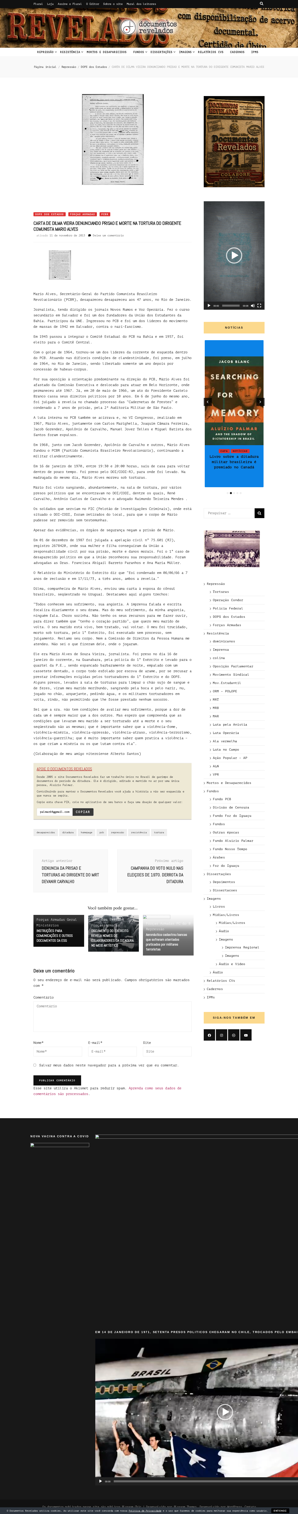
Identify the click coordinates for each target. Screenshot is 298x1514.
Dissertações (162, 52)
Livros (219, 906)
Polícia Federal (228, 608)
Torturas (221, 592)
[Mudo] (253, 306)
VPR (216, 774)
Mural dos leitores (141, 3)
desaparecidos (45, 832)
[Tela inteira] (259, 306)
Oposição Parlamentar (233, 666)
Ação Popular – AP (230, 758)
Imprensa (221, 649)
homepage (86, 832)
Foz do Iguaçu (226, 866)
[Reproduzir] (209, 306)
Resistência (70, 52)
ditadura (68, 832)
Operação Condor (228, 600)
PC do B (183, 923)
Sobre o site (113, 3)
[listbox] (234, 417)
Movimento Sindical (231, 674)
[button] (234, 255)
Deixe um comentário (108, 235)
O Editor (92, 3)
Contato (250, 1506)
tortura (159, 832)
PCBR (104, 214)
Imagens (185, 52)
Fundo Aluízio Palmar (233, 841)
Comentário (43, 997)
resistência (139, 832)
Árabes (219, 857)
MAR (216, 716)
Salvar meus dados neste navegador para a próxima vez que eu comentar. (109, 1065)
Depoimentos (224, 882)
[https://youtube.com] (246, 1035)
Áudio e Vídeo (232, 964)
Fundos (138, 52)
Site (147, 1043)
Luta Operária (226, 733)
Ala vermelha (225, 741)
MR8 (216, 708)
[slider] (231, 306)
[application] (234, 255)
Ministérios (47, 925)
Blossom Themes (185, 1506)
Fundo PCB (222, 799)
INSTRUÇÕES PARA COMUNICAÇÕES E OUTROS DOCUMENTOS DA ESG (54, 935)
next (260, 402)
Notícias (234, 424)
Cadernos (237, 52)
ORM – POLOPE (225, 691)
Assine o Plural (70, 3)
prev (208, 402)
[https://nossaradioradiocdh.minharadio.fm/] (233, 1035)
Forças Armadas (82, 214)
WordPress (234, 1506)
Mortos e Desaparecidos (107, 52)
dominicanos (224, 641)
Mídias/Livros (226, 915)
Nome (38, 1043)
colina (219, 658)
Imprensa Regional (242, 947)
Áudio (224, 931)
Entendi (280, 1510)
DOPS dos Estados (49, 214)
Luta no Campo (226, 749)
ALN (216, 766)
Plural (38, 3)
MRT (216, 699)
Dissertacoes (225, 890)
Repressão (45, 52)
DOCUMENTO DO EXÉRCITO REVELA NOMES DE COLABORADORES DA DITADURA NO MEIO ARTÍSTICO (112, 938)
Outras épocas (226, 832)
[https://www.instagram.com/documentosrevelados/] (221, 1035)
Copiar (83, 812)
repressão (117, 832)
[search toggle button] (261, 3)
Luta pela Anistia (230, 724)
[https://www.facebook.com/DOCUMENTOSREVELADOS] (209, 1035)
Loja (50, 3)
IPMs (254, 52)
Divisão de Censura (231, 807)
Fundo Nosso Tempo (230, 849)
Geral (72, 920)
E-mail (95, 1043)
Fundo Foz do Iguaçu (232, 816)
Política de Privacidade (145, 1510)
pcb (102, 832)
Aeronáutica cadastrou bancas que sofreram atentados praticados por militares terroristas (166, 941)
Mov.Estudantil (227, 683)
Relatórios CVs (211, 52)
